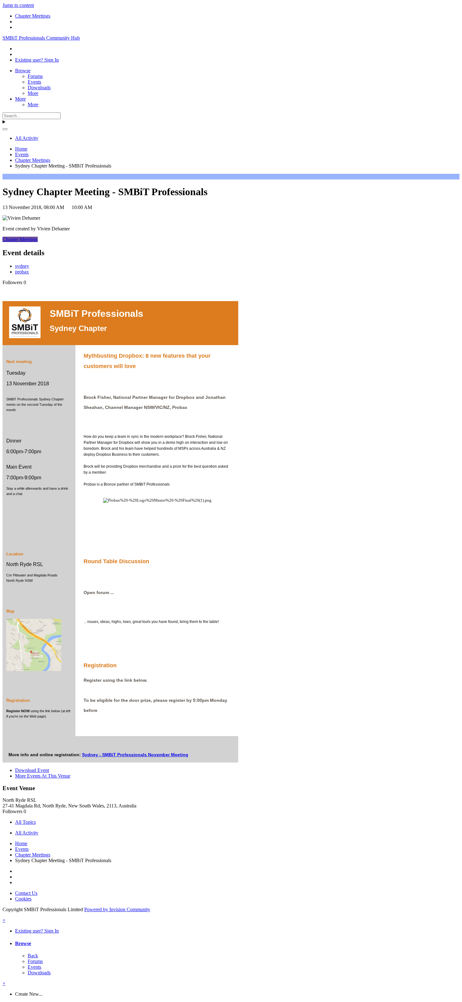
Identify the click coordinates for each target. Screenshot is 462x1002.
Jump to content (18, 5)
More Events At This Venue (42, 776)
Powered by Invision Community (117, 909)
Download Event (32, 770)
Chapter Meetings (20, 239)
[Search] (5, 129)
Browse (22, 70)
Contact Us (26, 893)
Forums (35, 76)
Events (34, 82)
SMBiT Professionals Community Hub (41, 38)
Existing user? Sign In (37, 60)
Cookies (23, 898)
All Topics (25, 822)
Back (33, 955)
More (33, 93)
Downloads (39, 87)
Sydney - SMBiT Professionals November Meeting (135, 754)
